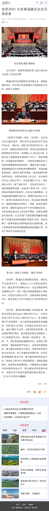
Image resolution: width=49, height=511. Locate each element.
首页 (17, 504)
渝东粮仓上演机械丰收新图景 (33, 460)
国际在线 (6, 2)
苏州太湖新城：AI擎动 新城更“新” (33, 471)
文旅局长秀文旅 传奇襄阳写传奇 (18, 409)
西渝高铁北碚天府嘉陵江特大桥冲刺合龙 (33, 438)
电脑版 (31, 504)
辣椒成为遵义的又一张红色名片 (33, 482)
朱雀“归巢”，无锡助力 (30, 493)
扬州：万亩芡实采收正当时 (33, 449)
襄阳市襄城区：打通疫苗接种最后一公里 (22, 413)
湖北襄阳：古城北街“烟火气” (17, 417)
